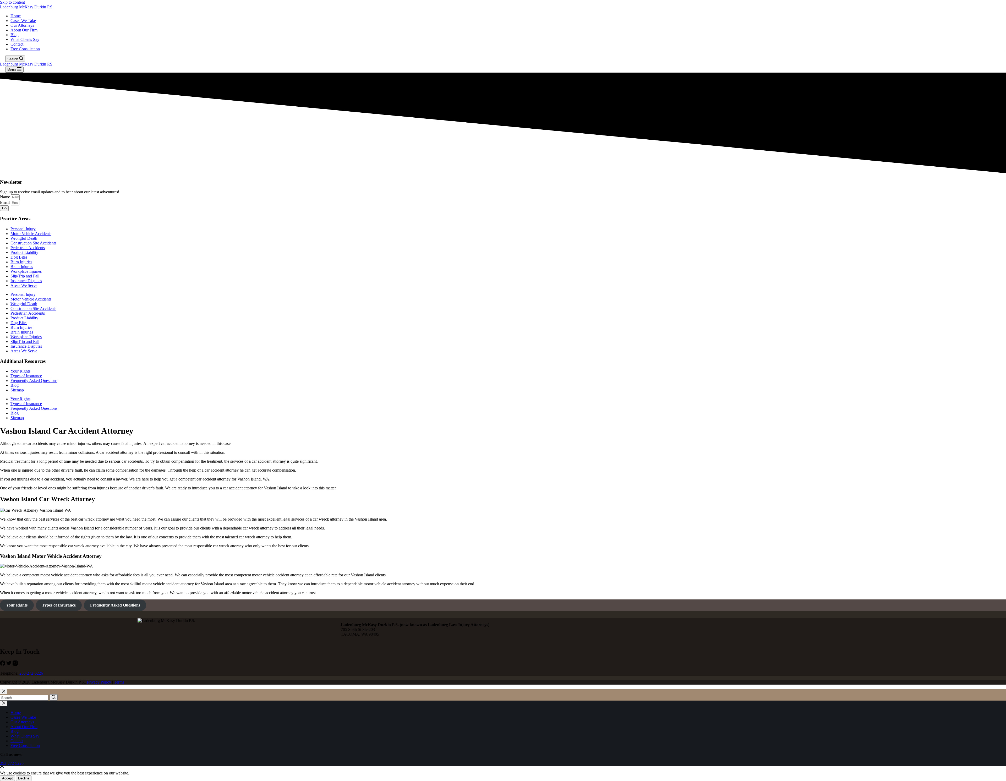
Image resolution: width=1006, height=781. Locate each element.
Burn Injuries (21, 262)
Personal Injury (23, 229)
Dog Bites (18, 257)
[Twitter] (9, 664)
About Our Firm (23, 30)
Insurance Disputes (26, 280)
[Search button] (54, 697)
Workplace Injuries (26, 271)
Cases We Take (23, 20)
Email (5, 202)
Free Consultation (25, 49)
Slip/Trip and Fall (24, 276)
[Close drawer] (3, 703)
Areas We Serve (23, 285)
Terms (119, 682)
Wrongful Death (23, 238)
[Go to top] (2, 768)
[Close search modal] (3, 691)
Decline (23, 778)
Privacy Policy (99, 682)
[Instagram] (15, 664)
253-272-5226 (31, 673)
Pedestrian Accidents (27, 247)
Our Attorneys (22, 25)
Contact (16, 44)
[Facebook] (3, 664)
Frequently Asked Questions (33, 380)
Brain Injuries (21, 266)
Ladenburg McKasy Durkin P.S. (26, 7)
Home (15, 16)
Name (5, 197)
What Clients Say (24, 39)
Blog (14, 34)
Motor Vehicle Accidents (30, 233)
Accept (7, 778)
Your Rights (20, 371)
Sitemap (17, 390)
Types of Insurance (26, 376)
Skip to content (12, 2)
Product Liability (24, 252)
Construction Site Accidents (33, 243)
